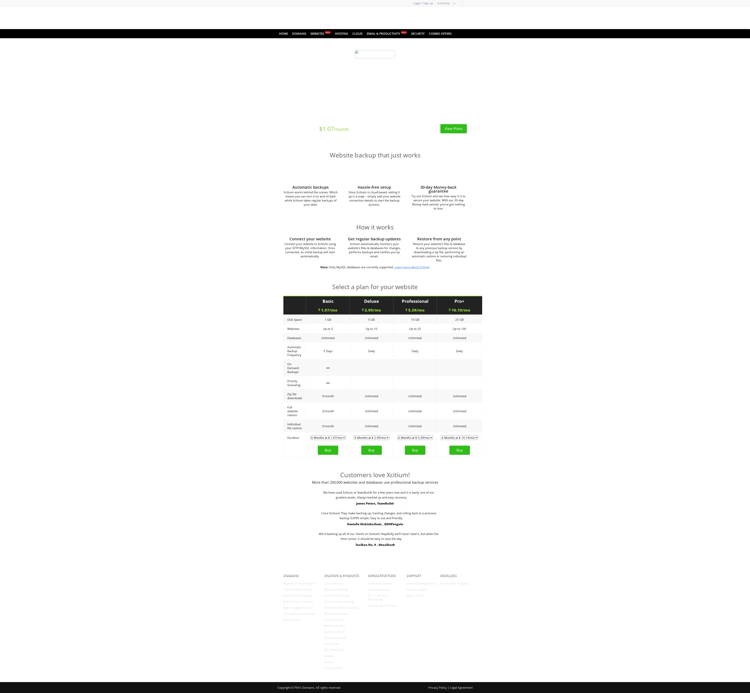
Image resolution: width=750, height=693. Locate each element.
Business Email (334, 632)
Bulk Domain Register (297, 595)
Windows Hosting (336, 589)
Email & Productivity (386, 33)
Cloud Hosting (333, 620)
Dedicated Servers (336, 614)
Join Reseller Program (454, 583)
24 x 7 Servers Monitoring (377, 597)
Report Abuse (415, 595)
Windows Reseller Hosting (341, 607)
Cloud (357, 34)
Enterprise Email (335, 638)
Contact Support (417, 589)
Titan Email (331, 644)
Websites (320, 33)
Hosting (341, 34)
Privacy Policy (437, 687)
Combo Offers (440, 34)
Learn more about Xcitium (412, 267)
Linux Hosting (333, 583)
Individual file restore (294, 426)
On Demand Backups (293, 368)
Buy (328, 450)
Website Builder (334, 626)
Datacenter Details (380, 583)
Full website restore (292, 411)
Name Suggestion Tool (298, 607)
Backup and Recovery (382, 605)
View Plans (453, 128)
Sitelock (329, 656)
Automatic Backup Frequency (294, 351)
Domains (299, 34)
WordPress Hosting (337, 595)
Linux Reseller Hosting (339, 601)
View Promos (292, 620)
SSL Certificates (334, 650)
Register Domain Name (298, 583)
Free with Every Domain (299, 614)
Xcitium (329, 662)
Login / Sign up (423, 3)
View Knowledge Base (421, 583)
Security (418, 34)
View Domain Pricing (297, 589)
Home (283, 34)
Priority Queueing (293, 383)
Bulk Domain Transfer (297, 601)
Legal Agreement (461, 687)
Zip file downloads (294, 396)
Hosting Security (379, 589)
